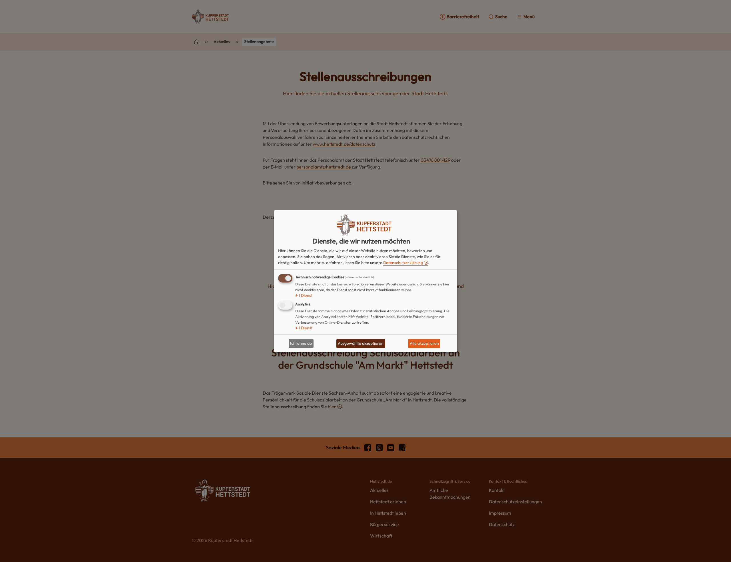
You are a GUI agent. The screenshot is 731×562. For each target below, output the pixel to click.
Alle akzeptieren (424, 343)
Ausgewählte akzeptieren (360, 343)
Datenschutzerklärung (403, 262)
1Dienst (303, 295)
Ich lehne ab (301, 343)
